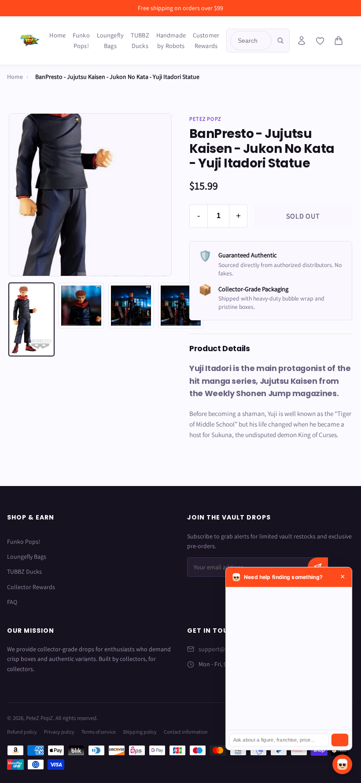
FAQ (12, 602)
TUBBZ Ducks (140, 40)
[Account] (301, 40)
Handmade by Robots (171, 40)
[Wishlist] (320, 41)
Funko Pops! (81, 40)
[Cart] (338, 40)
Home (57, 35)
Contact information (186, 731)
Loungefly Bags (110, 40)
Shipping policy (140, 731)
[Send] (340, 740)
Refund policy (22, 731)
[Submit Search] (280, 40)
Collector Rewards (31, 587)
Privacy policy (59, 731)
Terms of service (98, 731)
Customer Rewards (206, 40)
